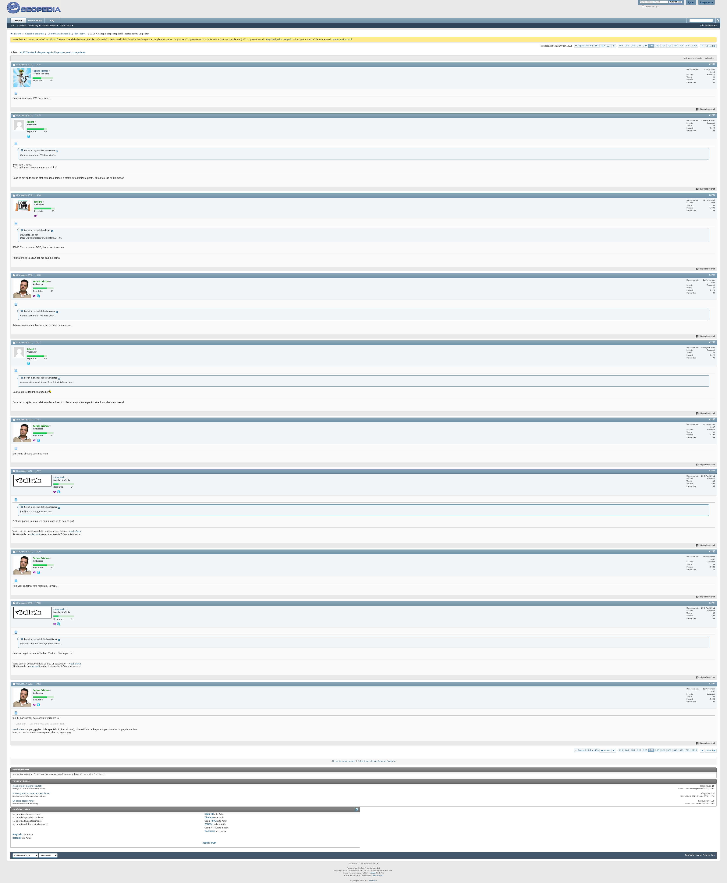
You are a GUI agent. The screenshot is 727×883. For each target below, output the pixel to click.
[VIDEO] (208, 824)
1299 (694, 46)
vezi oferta (75, 531)
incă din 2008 (52, 39)
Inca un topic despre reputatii (27, 786)
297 (639, 46)
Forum (18, 20)
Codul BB (209, 814)
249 (627, 46)
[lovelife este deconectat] (22, 205)
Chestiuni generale (34, 34)
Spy (52, 20)
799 (688, 46)
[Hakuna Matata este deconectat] (22, 77)
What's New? (35, 20)
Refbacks (16, 838)
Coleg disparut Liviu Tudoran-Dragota (376, 761)
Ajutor (691, 2)
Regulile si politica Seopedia (279, 39)
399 (681, 46)
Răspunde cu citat (707, 109)
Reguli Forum (209, 843)
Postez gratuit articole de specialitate (30, 793)
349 (675, 46)
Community (33, 25)
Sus (713, 855)
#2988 (712, 551)
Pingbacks (17, 834)
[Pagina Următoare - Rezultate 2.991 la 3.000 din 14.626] (702, 46)
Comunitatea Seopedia (59, 34)
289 (633, 46)
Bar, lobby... (80, 34)
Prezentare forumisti (342, 39)
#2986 (712, 419)
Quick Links (65, 25)
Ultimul (709, 46)
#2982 (712, 115)
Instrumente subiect (692, 58)
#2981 (712, 64)
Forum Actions (49, 25)
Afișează (708, 58)
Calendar (21, 25)
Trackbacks (209, 831)
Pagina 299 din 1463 (588, 46)
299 (651, 46)
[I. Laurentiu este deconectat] (32, 480)
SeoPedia (373, 881)
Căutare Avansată (708, 25)
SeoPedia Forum (693, 855)
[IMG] (214, 821)
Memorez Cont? (651, 7)
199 (621, 46)
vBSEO (372, 873)
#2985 (712, 342)
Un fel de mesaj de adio (343, 761)
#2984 (712, 275)
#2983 (712, 195)
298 (645, 46)
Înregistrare (706, 2)
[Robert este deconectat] (19, 125)
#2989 (712, 603)
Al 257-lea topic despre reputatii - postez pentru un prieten (53, 52)
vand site (17, 729)
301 (663, 46)
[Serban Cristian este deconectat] (22, 288)
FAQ (13, 25)
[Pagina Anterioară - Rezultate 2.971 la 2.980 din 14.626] (613, 46)
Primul (607, 46)
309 (669, 46)
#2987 (712, 471)
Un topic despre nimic (23, 801)
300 (657, 46)
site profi (35, 534)
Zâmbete (209, 817)
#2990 (712, 683)
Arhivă (706, 855)
